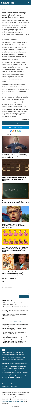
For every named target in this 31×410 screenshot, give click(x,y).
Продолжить (15, 406)
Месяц (19, 321)
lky (12, 380)
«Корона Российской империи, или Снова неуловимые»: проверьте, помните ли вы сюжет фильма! (13, 273)
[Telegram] (20, 131)
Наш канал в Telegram (16, 127)
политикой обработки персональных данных (12, 401)
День (11, 321)
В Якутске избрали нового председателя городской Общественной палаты (15, 315)
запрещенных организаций (15, 374)
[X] (15, 131)
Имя (3, 281)
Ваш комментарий (7, 287)
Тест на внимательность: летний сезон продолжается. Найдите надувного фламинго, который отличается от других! (15, 249)
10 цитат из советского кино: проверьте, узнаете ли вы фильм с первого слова (13, 225)
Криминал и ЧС (5, 9)
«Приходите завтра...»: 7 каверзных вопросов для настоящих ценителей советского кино (14, 156)
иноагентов (5, 374)
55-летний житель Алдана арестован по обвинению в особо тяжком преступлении (16, 307)
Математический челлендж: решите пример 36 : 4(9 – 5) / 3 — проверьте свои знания (15, 202)
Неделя (15, 321)
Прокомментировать (15, 123)
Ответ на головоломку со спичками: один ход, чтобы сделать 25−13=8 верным (14, 179)
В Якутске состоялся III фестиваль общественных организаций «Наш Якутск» (15, 303)
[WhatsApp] (18, 131)
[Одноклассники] (13, 131)
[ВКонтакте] (11, 131)
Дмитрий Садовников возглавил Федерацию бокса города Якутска (15, 311)
